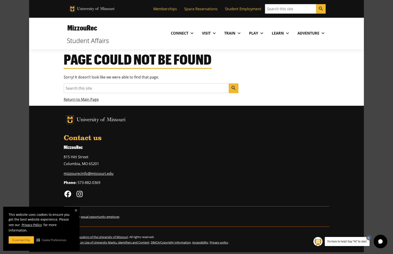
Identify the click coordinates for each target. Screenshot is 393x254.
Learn (281, 33)
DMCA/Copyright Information (171, 242)
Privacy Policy (32, 225)
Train (233, 33)
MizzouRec (82, 27)
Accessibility (200, 242)
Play (257, 33)
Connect (183, 33)
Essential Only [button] (21, 240)
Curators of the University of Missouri (103, 237)
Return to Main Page (81, 99)
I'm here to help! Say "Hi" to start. (347, 241)
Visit (209, 33)
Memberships (165, 8)
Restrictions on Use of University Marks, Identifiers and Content (106, 242)
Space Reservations (201, 8)
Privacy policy (219, 242)
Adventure (311, 33)
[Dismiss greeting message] (369, 237)
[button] (51, 240)
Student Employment (243, 8)
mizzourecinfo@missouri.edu (88, 173)
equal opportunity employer (100, 217)
